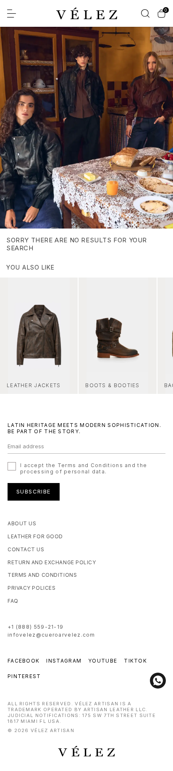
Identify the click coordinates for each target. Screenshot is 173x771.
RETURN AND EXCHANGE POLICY (52, 562)
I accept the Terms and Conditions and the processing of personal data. (83, 468)
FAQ (13, 601)
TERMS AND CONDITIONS (42, 575)
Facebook (23, 661)
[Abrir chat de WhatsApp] (157, 680)
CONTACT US (26, 549)
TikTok (135, 661)
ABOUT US (22, 523)
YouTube (102, 661)
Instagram (63, 661)
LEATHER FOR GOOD (35, 536)
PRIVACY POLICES (31, 588)
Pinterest (24, 676)
